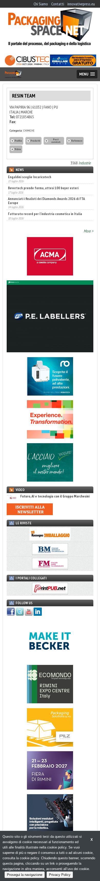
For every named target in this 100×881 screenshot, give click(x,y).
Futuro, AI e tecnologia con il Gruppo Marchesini (54, 496)
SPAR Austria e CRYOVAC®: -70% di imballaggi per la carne (49, 219)
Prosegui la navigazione (24, 875)
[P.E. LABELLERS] (50, 350)
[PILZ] (50, 745)
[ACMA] (50, 274)
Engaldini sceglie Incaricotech (29, 177)
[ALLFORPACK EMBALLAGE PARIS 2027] (73, 64)
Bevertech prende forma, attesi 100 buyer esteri (43, 181)
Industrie (84, 162)
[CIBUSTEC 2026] (27, 64)
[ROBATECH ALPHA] (50, 394)
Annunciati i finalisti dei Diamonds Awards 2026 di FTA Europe (46, 194)
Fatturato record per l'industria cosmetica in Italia (45, 207)
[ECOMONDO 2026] (50, 701)
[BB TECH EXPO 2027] (50, 788)
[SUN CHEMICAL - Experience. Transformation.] (50, 437)
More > (88, 230)
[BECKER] (50, 658)
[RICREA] (50, 480)
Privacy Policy (60, 875)
